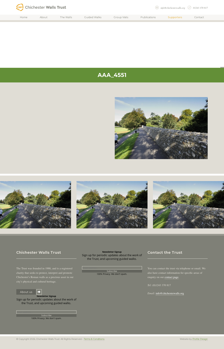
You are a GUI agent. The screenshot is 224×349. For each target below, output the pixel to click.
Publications (148, 17)
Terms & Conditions (94, 339)
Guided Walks (92, 17)
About (44, 17)
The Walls (66, 17)
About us (26, 292)
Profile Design (200, 339)
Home (23, 17)
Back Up (209, 346)
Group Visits (121, 17)
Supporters (175, 17)
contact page (171, 277)
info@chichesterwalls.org (173, 7)
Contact (199, 17)
